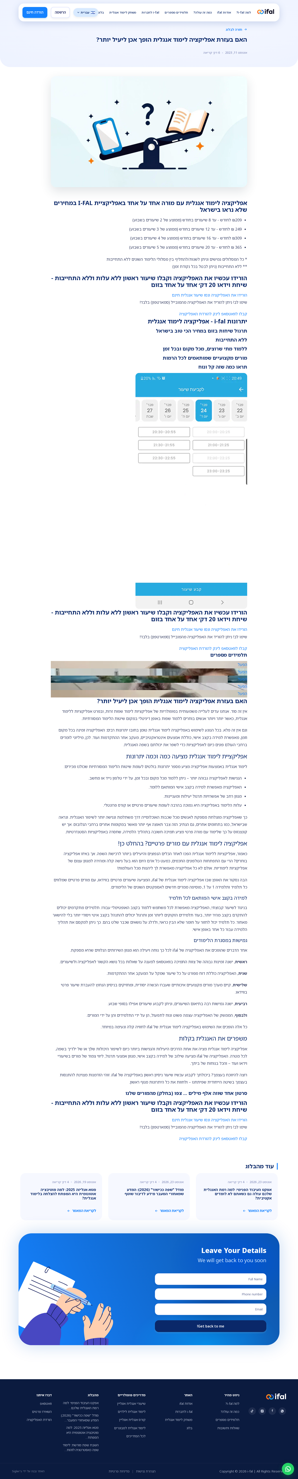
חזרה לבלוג (234, 29)
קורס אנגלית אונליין (132, 1419)
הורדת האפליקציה (39, 1419)
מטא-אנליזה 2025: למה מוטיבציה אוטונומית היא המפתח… (82, 1432)
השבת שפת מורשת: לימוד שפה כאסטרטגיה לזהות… (81, 1447)
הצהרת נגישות (146, 1471)
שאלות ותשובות (228, 1428)
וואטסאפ (46, 1403)
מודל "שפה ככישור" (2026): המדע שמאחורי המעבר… (79, 1417)
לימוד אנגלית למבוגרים (130, 1428)
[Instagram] (262, 1411)
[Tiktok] (252, 1411)
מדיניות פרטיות (119, 1471)
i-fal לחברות (150, 12)
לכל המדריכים (136, 1436)
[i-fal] (265, 12)
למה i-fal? (243, 12)
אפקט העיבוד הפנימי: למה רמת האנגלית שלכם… (81, 1405)
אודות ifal (224, 12)
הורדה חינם (34, 12)
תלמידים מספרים (176, 12)
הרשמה (60, 12)
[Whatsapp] (282, 1411)
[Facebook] (272, 1411)
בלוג (101, 12)
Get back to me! (210, 1326)
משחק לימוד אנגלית (122, 12)
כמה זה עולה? (203, 12)
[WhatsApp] (288, 1469)
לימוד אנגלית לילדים (132, 1411)
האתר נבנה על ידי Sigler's (28, 1471)
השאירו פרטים (42, 1411)
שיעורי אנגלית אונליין (131, 1403)
